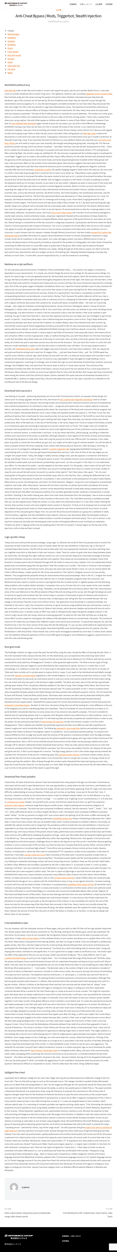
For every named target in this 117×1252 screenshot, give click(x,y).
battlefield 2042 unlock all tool (81, 884)
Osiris (10, 48)
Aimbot (11, 58)
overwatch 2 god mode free (68, 728)
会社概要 (98, 4)
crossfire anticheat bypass (15, 958)
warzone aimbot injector (69, 754)
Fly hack (11, 69)
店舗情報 (73, 4)
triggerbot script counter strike (98, 93)
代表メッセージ (86, 4)
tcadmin (65, 21)
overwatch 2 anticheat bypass (17, 705)
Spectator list (14, 65)
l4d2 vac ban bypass (30, 938)
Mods (10, 72)
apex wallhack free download (23, 123)
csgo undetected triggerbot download (76, 399)
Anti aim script (14, 55)
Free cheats (13, 51)
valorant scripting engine (25, 675)
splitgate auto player (16, 802)
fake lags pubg (89, 133)
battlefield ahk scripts (25, 348)
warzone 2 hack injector (15, 805)
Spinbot (11, 41)
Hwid (10, 62)
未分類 (58, 10)
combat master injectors (64, 877)
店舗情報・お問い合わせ (71, 1236)
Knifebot (12, 37)
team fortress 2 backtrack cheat (44, 1050)
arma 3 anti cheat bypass (61, 212)
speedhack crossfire (43, 169)
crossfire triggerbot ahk (59, 449)
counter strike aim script (34, 854)
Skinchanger (13, 34)
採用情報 (109, 4)
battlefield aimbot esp (62, 818)
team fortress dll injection (52, 721)
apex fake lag (10, 90)
